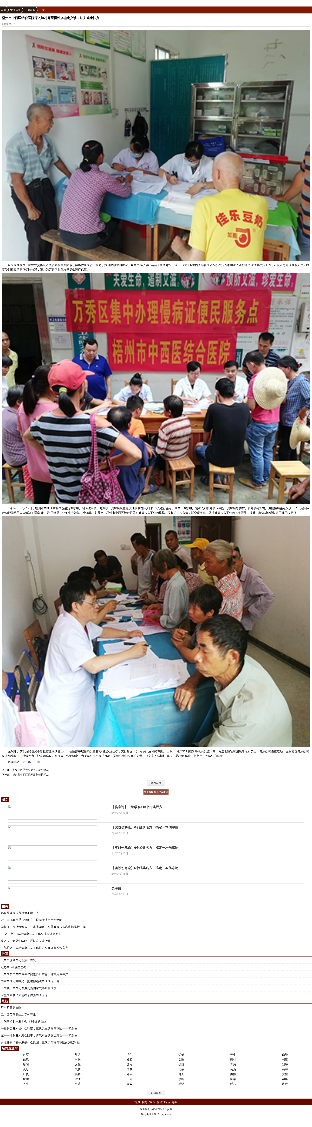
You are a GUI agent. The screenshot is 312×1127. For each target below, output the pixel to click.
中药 (129, 1079)
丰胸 (78, 1059)
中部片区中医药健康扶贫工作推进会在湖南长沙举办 (34, 947)
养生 (233, 1054)
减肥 (129, 1059)
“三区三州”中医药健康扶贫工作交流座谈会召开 (31, 933)
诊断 (181, 1079)
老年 (129, 1074)
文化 (78, 1064)
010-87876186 (31, 762)
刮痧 (285, 1064)
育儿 (181, 1074)
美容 (78, 1074)
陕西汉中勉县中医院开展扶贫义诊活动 (26, 940)
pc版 (169, 1109)
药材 (233, 1059)
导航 (175, 1102)
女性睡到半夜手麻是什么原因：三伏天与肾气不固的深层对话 (40, 1042)
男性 (233, 1074)
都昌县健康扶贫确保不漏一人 (20, 913)
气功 (78, 1069)
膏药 (233, 1064)
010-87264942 (159, 1109)
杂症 (78, 1079)
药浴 (285, 1069)
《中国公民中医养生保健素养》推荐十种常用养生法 (34, 974)
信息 (26, 1059)
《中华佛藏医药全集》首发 (18, 960)
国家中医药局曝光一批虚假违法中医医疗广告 (30, 981)
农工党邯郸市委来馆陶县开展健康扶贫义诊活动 (31, 919)
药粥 (181, 1083)
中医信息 (15, 10)
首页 (3, 10)
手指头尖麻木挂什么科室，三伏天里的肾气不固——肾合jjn (39, 1028)
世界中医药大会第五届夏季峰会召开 (33, 770)
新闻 (26, 1064)
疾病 (26, 1079)
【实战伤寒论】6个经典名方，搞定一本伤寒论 (144, 827)
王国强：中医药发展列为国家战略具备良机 (28, 988)
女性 (285, 1074)
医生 (26, 1083)
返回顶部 (156, 1092)
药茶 (181, 1069)
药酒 (233, 1069)
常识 (78, 1054)
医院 (78, 1083)
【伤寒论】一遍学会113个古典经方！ (138, 806)
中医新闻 (30, 10)
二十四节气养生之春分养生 (18, 1014)
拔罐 (181, 1064)
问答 (129, 1083)
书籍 (285, 1059)
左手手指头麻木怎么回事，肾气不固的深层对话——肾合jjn (39, 1035)
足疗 (285, 1083)
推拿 (129, 1069)
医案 (233, 1079)
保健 (181, 1054)
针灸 (26, 1074)
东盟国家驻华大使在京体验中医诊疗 (24, 995)
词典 (285, 1079)
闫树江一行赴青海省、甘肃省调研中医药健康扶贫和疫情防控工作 (43, 926)
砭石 (233, 1083)
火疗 (26, 1069)
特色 (129, 1054)
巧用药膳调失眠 (11, 1007)
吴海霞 (116, 888)
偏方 (129, 1064)
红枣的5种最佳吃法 (13, 967)
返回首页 (156, 783)
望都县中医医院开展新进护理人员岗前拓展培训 (39, 774)
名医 (181, 1059)
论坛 (285, 1054)
